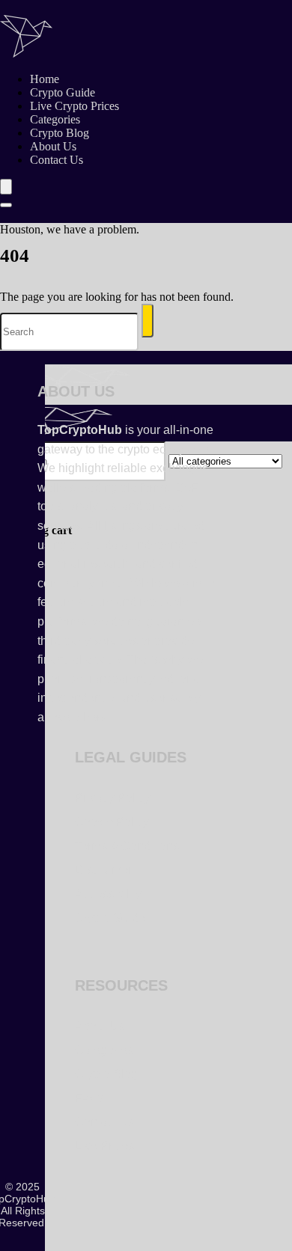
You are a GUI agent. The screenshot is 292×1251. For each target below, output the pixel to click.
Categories (55, 119)
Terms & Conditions (127, 845)
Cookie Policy (112, 822)
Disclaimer (103, 869)
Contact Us (56, 159)
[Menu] (6, 187)
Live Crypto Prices (74, 106)
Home (44, 79)
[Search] (6, 205)
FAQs (90, 1098)
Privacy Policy (112, 798)
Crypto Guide (62, 92)
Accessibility (108, 893)
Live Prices (104, 1146)
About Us (53, 146)
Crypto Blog (59, 132)
